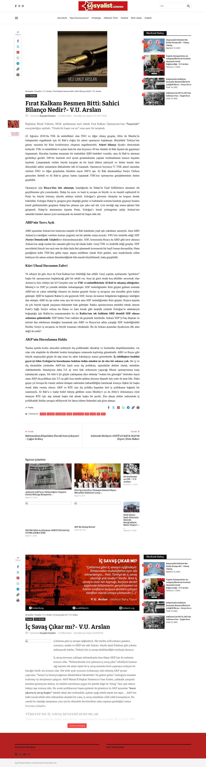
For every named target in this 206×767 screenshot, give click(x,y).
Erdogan (51, 414)
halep (69, 414)
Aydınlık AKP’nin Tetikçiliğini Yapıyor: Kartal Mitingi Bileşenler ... (45, 493)
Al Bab (42, 414)
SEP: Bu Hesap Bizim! (84, 527)
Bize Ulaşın (136, 18)
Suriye (92, 414)
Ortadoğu (96, 18)
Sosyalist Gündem (48, 116)
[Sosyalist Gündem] (13, 124)
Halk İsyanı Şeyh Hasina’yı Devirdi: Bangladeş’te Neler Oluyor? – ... (131, 521)
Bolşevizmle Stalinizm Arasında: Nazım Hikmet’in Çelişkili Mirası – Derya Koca (178, 82)
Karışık (29, 619)
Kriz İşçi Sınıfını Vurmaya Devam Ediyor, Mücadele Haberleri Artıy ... (95, 491)
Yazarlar (124, 18)
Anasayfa (29, 91)
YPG (103, 414)
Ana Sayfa (62, 18)
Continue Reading (77, 726)
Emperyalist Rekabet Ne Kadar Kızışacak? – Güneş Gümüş (177, 42)
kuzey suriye (78, 414)
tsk (98, 414)
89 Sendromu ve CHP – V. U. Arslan (130, 479)
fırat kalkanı (60, 414)
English (148, 18)
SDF (86, 414)
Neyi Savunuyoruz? (79, 18)
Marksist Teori (111, 18)
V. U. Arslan (47, 91)
